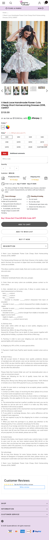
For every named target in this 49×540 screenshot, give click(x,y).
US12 (30, 142)
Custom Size (42, 147)
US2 (18, 137)
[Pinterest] (2, 521)
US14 (42, 142)
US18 (18, 147)
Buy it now (24, 239)
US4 (30, 137)
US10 (18, 142)
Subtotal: (4, 173)
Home (5, 12)
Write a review (24, 487)
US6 (42, 137)
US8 (6, 142)
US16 (7, 147)
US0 (6, 137)
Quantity (4, 164)
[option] (24, 52)
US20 (30, 147)
